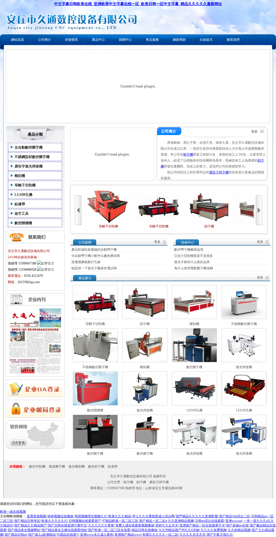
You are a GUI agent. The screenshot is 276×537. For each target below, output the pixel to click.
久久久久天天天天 (192, 534)
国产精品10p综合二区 (234, 516)
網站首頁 (17, 40)
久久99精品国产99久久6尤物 (179, 530)
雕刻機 (20, 176)
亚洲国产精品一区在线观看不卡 (202, 525)
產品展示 (84, 278)
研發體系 (71, 40)
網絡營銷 (179, 40)
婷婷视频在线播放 (60, 516)
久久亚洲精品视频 (181, 521)
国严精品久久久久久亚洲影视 (197, 516)
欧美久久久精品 (119, 516)
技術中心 (187, 242)
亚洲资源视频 (36, 516)
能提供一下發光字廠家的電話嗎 (94, 268)
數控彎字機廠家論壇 (188, 249)
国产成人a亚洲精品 (42, 534)
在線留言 (206, 40)
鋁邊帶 (20, 204)
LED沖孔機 (23, 195)
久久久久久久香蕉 (101, 525)
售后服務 (152, 40)
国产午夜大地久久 (220, 534)
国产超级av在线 (237, 525)
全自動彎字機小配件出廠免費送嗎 (95, 256)
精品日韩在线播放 (144, 530)
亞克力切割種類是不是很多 (193, 256)
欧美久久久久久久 (54, 521)
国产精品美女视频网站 (24, 530)
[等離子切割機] (95, 318)
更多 (254, 131)
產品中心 (98, 40)
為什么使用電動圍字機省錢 (193, 268)
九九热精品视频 (239, 530)
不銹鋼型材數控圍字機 (32, 157)
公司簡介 (44, 40)
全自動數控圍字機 (29, 147)
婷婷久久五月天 (167, 525)
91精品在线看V (68, 534)
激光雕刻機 (76, 466)
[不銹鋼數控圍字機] (244, 318)
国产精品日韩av (16, 534)
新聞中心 (125, 40)
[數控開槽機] (95, 404)
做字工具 (22, 214)
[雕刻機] (194, 318)
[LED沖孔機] (194, 404)
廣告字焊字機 (219, 172)
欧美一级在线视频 (13, 511)
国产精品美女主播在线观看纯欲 (64, 530)
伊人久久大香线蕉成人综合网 (153, 516)
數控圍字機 (194, 367)
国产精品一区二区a (153, 521)
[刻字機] (144, 318)
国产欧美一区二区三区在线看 (109, 530)
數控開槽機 (23, 223)
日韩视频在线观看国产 (85, 521)
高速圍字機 (57, 466)
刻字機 (209, 226)
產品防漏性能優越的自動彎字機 (94, 249)
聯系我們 (233, 40)
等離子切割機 (25, 185)
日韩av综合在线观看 (209, 521)
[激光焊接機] (244, 361)
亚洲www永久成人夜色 (96, 534)
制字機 (188, 154)
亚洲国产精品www (128, 534)
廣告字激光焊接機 (29, 166)
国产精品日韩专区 (27, 521)
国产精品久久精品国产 (30, 525)
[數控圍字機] (194, 361)
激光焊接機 (244, 367)
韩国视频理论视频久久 (91, 516)
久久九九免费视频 (213, 530)
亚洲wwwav (233, 521)
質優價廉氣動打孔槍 (86, 262)
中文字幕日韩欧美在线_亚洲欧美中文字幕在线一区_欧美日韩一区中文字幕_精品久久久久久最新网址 (138, 4)
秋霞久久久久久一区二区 (160, 534)
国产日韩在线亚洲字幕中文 (67, 525)
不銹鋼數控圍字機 (244, 324)
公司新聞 (84, 242)
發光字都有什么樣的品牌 (192, 262)
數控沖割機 (37, 466)
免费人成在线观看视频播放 (134, 525)
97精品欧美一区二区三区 (120, 521)
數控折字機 (96, 466)
